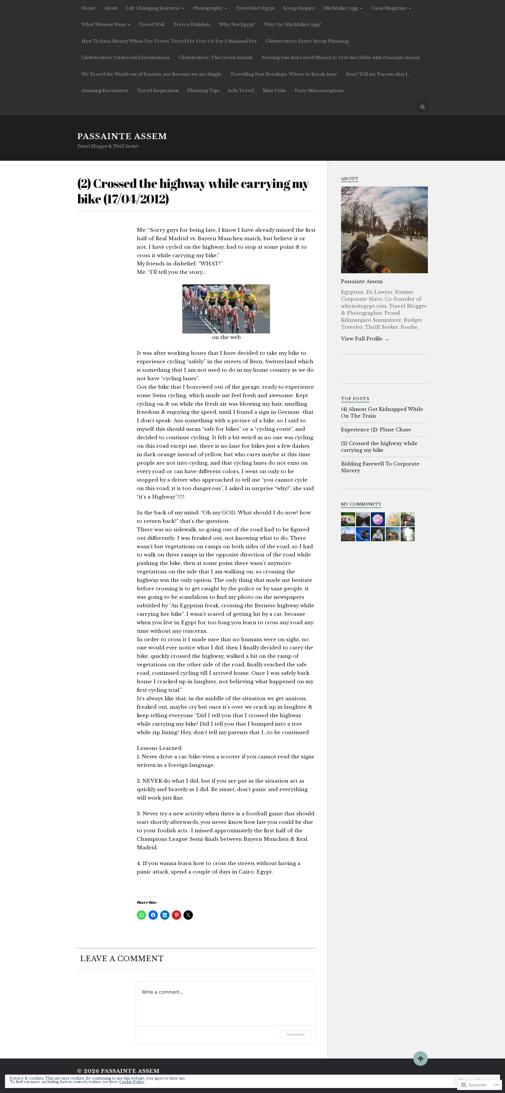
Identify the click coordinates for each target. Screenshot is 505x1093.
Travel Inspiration (158, 90)
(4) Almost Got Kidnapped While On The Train (382, 412)
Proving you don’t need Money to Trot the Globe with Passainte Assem (341, 57)
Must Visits (274, 90)
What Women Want (104, 24)
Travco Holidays (191, 24)
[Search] (422, 107)
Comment (295, 1034)
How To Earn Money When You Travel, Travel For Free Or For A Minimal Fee (169, 41)
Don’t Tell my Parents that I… (378, 74)
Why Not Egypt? (237, 24)
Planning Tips (203, 90)
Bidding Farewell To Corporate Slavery (380, 467)
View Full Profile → (365, 339)
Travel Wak (152, 24)
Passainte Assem (122, 136)
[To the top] (420, 1058)
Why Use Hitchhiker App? (292, 24)
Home (89, 8)
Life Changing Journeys (153, 8)
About (110, 8)
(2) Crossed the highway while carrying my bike (379, 446)
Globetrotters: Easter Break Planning (307, 41)
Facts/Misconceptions (319, 90)
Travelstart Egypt (255, 8)
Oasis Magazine (389, 8)
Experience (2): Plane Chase (376, 430)
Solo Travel (241, 90)
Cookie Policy (132, 1082)
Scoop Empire (299, 8)
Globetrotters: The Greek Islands (216, 57)
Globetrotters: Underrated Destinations (126, 57)
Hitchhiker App (341, 8)
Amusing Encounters (105, 90)
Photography (208, 8)
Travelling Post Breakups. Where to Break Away (283, 74)
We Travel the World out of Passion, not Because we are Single (152, 74)
